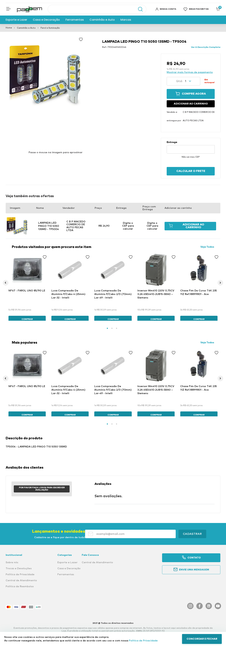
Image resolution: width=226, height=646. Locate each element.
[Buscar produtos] (139, 9)
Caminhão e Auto (26, 28)
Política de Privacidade (143, 640)
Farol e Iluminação (50, 28)
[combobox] (97, 9)
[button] (8, 9)
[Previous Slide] (5, 283)
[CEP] (191, 147)
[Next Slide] (220, 283)
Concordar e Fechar (202, 639)
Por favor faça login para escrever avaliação (42, 489)
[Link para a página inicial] (9, 27)
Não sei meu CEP (191, 157)
